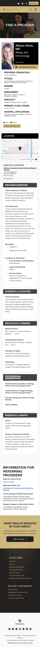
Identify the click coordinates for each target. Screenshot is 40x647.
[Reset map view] (4, 150)
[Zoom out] (4, 144)
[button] (20, 149)
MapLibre (23, 159)
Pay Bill (34, 3)
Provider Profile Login (16, 575)
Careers (11, 564)
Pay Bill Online (13, 589)
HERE (33, 159)
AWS (29, 159)
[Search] (35, 9)
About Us (12, 561)
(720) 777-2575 (8, 482)
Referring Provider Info (12, 126)
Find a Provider (14, 572)
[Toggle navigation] (30, 9)
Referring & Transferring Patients (20, 578)
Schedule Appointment (27, 67)
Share (14, 122)
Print (6, 122)
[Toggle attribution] (36, 159)
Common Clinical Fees (16, 598)
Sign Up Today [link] (18, 539)
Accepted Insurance (15, 595)
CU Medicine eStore (16, 570)
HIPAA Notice (11, 643)
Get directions (8, 178)
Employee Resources (16, 567)
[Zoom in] (4, 141)
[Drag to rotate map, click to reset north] (4, 147)
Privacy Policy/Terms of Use (24, 643)
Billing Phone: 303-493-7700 (17, 592)
